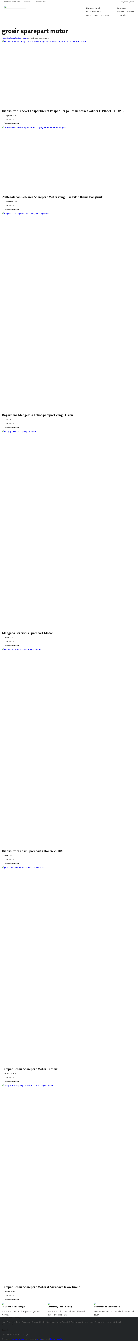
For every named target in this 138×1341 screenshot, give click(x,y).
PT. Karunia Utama (16, 1339)
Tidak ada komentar (11, 123)
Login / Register (127, 2)
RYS (39, 1339)
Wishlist (27, 1)
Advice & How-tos (12, 1)
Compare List (40, 1)
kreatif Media (56, 1339)
